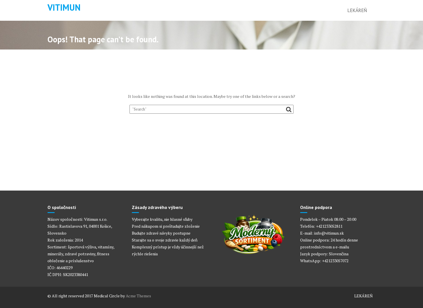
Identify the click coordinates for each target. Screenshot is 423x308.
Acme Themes (138, 296)
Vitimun (64, 7)
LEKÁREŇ (357, 10)
